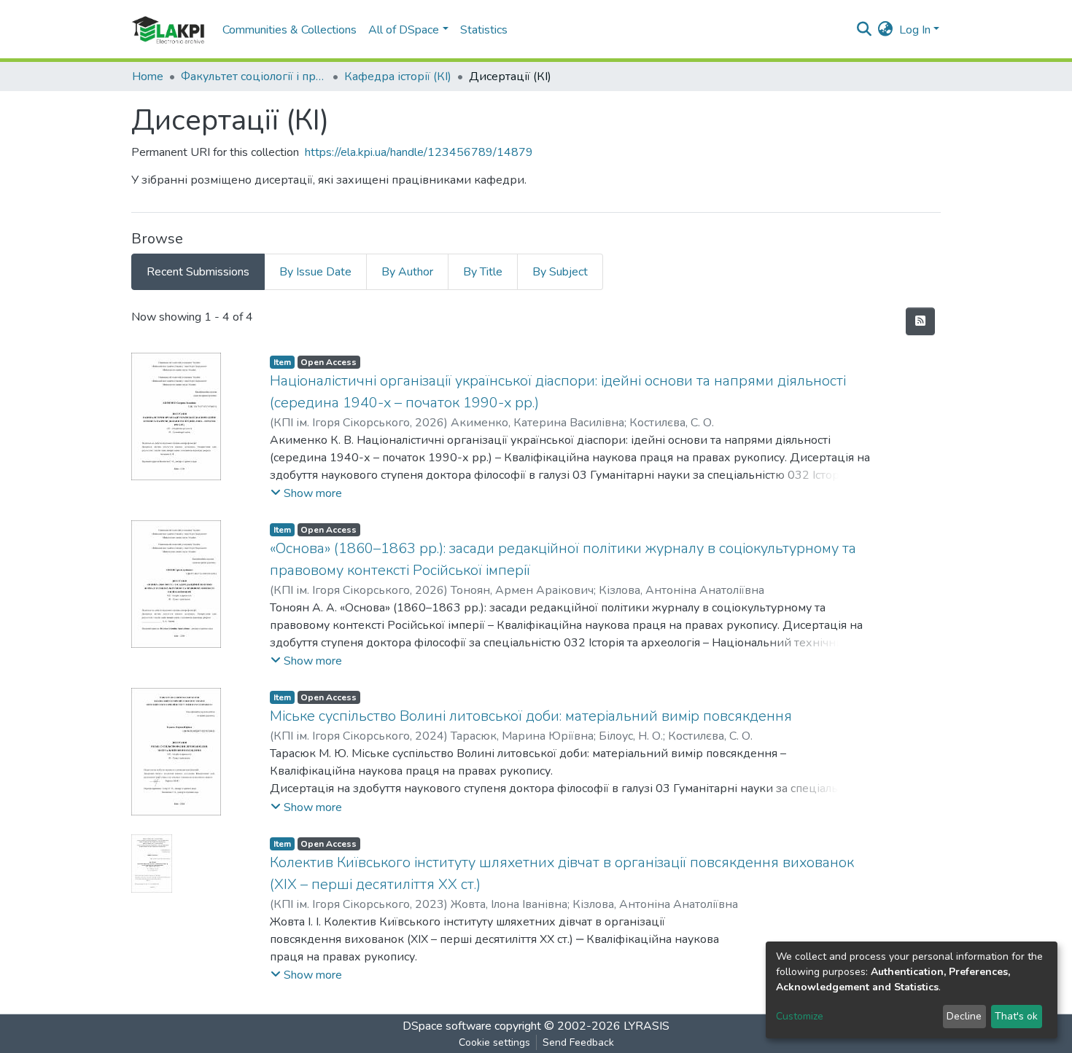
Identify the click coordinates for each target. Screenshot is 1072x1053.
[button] (886, 30)
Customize (799, 1016)
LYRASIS (646, 1026)
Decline (964, 1016)
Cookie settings (494, 1042)
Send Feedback (578, 1042)
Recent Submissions (198, 272)
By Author (407, 272)
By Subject (560, 272)
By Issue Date (315, 272)
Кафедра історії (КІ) (397, 76)
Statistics (484, 30)
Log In (915, 30)
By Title (482, 272)
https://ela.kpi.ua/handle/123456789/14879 (419, 152)
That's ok (1016, 1016)
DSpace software (447, 1026)
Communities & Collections (289, 30)
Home (147, 76)
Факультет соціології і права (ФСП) (254, 76)
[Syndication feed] (920, 321)
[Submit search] (864, 30)
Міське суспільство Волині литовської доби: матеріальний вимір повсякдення (531, 716)
